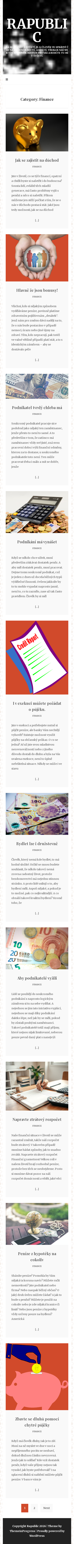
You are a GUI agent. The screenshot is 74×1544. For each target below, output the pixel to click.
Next (46, 1508)
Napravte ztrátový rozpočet (37, 1119)
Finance (37, 166)
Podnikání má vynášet (37, 541)
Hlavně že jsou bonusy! (37, 290)
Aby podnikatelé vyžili (37, 978)
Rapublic (37, 36)
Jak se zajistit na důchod (37, 160)
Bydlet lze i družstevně (37, 843)
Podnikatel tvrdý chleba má (37, 407)
